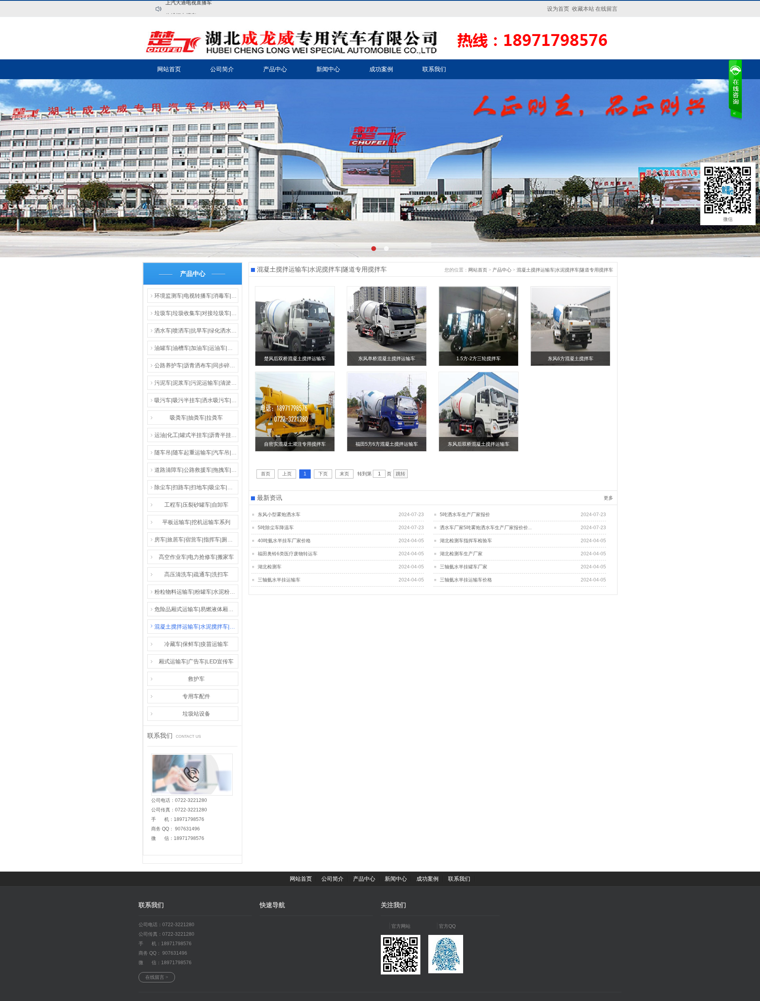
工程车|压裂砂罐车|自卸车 (196, 504)
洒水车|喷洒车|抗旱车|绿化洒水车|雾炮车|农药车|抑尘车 (196, 330)
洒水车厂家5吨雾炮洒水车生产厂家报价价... (486, 527)
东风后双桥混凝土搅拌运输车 (478, 444)
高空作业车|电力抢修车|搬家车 (196, 557)
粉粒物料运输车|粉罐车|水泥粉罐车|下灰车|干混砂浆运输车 (196, 592)
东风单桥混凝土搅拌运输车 (386, 358)
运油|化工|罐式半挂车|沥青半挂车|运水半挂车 (196, 435)
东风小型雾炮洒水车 (279, 514)
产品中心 (275, 69)
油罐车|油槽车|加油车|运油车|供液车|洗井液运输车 (196, 348)
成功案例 (381, 69)
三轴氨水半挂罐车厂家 (463, 567)
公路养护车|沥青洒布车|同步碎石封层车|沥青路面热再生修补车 (196, 365)
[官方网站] (400, 973)
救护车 (196, 679)
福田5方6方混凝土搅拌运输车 (386, 444)
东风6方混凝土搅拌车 (570, 358)
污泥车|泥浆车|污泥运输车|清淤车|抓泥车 (196, 383)
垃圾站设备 (196, 713)
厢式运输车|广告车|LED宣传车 (196, 661)
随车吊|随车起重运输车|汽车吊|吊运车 (196, 452)
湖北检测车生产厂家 (461, 554)
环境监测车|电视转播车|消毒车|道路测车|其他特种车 (196, 296)
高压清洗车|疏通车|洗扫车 (196, 574)
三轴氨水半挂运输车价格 (466, 580)
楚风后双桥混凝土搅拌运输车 (295, 358)
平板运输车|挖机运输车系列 (196, 522)
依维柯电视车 (180, 8)
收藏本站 (583, 9)
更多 (608, 498)
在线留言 (606, 9)
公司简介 (222, 69)
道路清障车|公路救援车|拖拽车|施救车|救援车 (196, 470)
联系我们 (434, 69)
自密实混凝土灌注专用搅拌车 (295, 444)
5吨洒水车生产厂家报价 (465, 514)
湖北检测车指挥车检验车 (466, 540)
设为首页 (558, 9)
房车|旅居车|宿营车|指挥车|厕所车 (196, 539)
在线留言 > (156, 977)
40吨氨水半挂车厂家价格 (284, 540)
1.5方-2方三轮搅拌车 (478, 358)
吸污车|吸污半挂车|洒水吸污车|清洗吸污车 (196, 400)
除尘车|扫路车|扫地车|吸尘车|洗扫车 (196, 487)
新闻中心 (328, 69)
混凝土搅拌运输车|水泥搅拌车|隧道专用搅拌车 (196, 626)
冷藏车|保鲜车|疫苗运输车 (196, 644)
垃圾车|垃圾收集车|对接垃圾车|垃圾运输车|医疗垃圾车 (196, 313)
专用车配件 (196, 696)
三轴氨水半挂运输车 (279, 580)
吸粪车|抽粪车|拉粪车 (196, 417)
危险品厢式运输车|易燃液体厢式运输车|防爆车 (196, 609)
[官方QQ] (445, 971)
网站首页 (169, 69)
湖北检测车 (269, 567)
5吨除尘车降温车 (276, 527)
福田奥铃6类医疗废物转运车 (287, 554)
